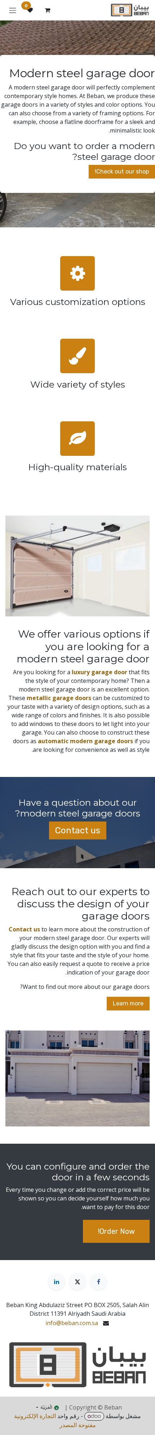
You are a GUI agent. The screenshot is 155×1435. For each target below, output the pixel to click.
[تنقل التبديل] (12, 10)
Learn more (128, 1003)
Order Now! (116, 1231)
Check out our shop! (122, 171)
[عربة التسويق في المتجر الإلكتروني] (47, 10)
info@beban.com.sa (71, 1323)
